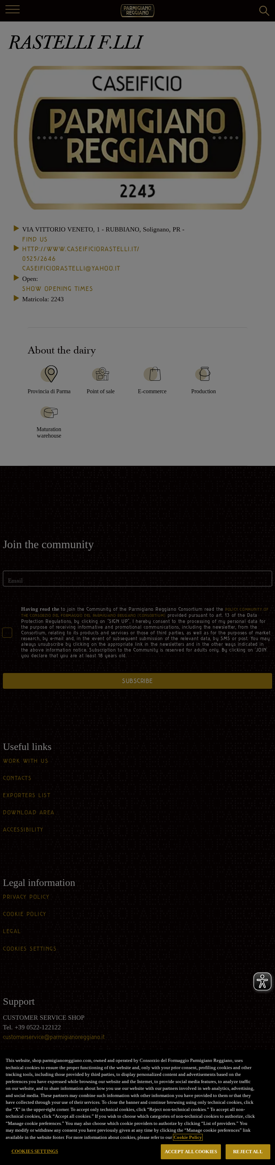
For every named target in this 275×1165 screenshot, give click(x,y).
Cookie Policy (188, 1137)
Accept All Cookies (191, 1151)
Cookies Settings (34, 1151)
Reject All (247, 1151)
